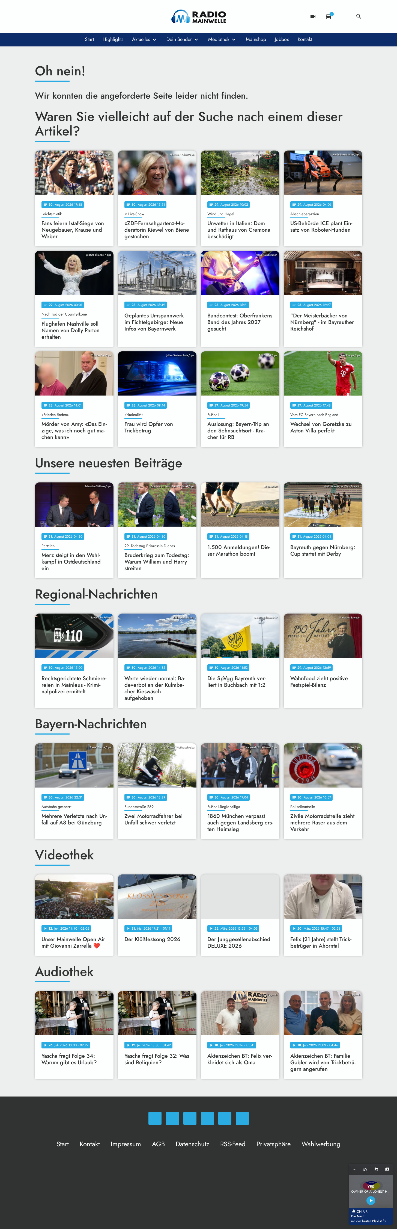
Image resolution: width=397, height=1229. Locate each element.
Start (89, 39)
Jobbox (282, 39)
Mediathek (218, 39)
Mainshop (256, 39)
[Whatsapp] (40, 16)
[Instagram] (62, 16)
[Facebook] (51, 16)
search (359, 16)
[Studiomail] (84, 16)
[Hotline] (94, 16)
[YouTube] (73, 16)
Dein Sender (179, 39)
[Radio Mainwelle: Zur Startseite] (198, 16)
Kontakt (305, 39)
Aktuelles (141, 39)
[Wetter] (343, 16)
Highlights (113, 39)
